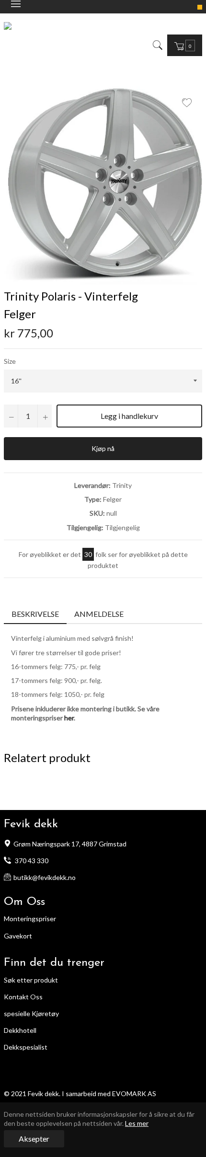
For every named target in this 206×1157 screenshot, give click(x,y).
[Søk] (156, 45)
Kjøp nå (103, 448)
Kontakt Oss (23, 997)
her (69, 718)
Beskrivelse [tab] (35, 613)
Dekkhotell (20, 1030)
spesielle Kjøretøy (31, 1013)
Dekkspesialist (25, 1047)
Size (10, 361)
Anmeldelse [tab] (99, 613)
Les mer (137, 1123)
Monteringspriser (30, 918)
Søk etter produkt (31, 980)
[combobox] (164, 45)
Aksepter (34, 1138)
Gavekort (18, 936)
